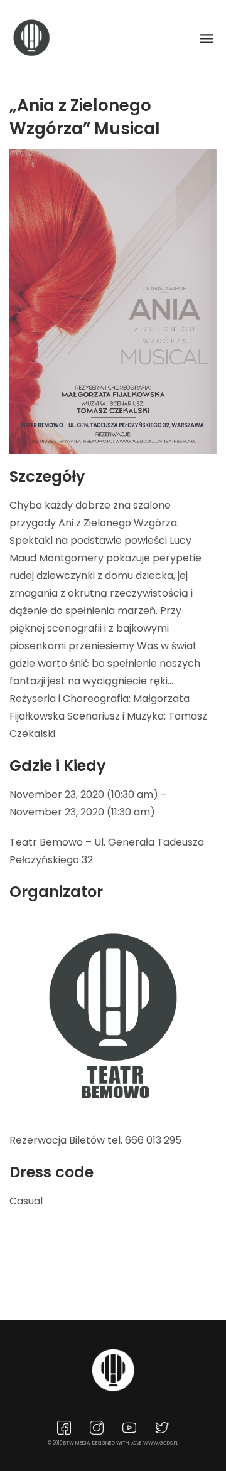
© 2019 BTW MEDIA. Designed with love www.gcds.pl (113, 1443)
